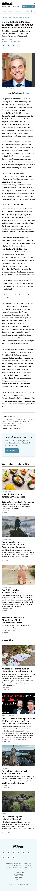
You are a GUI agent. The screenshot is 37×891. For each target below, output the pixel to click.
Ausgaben (15, 6)
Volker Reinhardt (8, 559)
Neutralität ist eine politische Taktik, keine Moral (15, 772)
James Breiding (7, 39)
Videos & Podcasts (8, 716)
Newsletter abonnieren (14, 863)
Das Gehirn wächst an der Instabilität (10, 591)
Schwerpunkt (6, 17)
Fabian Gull (6, 511)
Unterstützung (27, 867)
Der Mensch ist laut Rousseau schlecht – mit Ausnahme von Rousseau (13, 544)
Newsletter (6, 6)
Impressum (27, 863)
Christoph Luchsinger (9, 831)
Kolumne (5, 768)
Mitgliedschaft (28, 6)
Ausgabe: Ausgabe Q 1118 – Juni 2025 (20, 19)
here (27, 93)
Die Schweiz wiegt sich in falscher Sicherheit (12, 817)
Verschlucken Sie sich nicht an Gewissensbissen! (14, 495)
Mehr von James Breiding (10, 429)
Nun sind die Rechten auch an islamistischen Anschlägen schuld (17, 670)
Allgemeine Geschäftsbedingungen (19, 865)
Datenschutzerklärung (13, 867)
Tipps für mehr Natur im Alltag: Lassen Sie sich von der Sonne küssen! (13, 620)
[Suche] (34, 3)
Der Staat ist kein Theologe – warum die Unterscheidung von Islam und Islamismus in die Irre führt (18, 721)
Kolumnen (26, 11)
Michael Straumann (8, 630)
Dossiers (17, 11)
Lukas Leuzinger (20, 740)
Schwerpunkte (7, 11)
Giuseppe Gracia (7, 740)
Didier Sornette (7, 609)
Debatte (4, 813)
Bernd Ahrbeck (7, 687)
